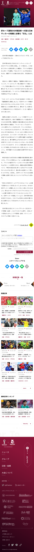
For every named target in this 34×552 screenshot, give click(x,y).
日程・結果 (6, 466)
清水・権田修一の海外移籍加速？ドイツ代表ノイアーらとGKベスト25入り (9, 312)
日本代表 (17, 39)
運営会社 (4, 531)
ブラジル (12, 39)
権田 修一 (7, 39)
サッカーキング (13, 36)
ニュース (5, 453)
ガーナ (26, 39)
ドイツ (22, 39)
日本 (2, 39)
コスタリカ (20, 381)
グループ (5, 460)
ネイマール (3, 41)
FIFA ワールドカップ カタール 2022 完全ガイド (17, 3)
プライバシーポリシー (8, 537)
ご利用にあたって (7, 534)
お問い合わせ (6, 540)
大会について (7, 473)
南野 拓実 (13, 416)
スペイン (28, 315)
